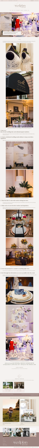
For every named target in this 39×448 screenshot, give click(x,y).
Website (6, 390)
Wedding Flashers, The (16, 368)
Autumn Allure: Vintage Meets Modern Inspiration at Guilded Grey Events (13, 423)
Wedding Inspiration (7, 424)
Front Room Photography (24, 368)
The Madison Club (15, 41)
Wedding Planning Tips (25, 424)
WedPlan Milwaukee (10, 0)
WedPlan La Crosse (15, 0)
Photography (13, 368)
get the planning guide (36, 0)
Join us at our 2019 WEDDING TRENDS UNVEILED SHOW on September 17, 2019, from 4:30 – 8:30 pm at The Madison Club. (19, 363)
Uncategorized (19, 39)
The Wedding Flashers (8, 389)
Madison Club (19, 389)
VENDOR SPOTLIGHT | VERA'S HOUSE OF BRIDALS (7, 394)
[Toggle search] (29, 0)
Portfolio (9, 390)
